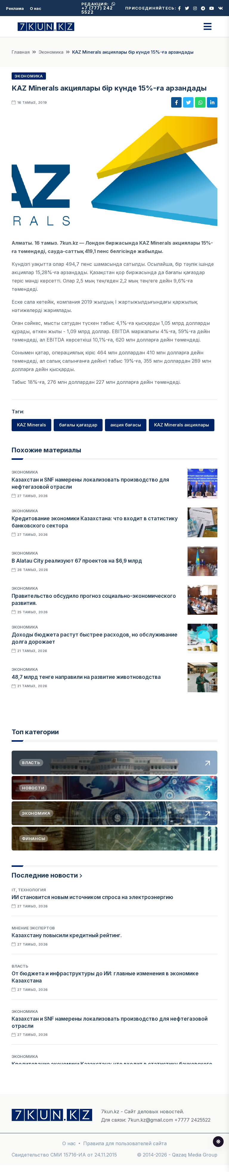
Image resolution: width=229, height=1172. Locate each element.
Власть (20, 966)
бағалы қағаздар (78, 425)
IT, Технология (29, 889)
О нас (35, 8)
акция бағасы (125, 425)
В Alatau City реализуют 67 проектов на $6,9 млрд (77, 561)
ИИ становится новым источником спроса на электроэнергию (92, 897)
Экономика (51, 52)
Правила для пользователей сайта (125, 1143)
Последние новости (45, 875)
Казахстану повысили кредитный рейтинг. (67, 935)
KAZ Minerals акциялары (181, 425)
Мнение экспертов (33, 928)
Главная (21, 52)
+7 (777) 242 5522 (97, 10)
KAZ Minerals (31, 425)
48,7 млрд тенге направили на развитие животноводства (86, 677)
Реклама (15, 8)
